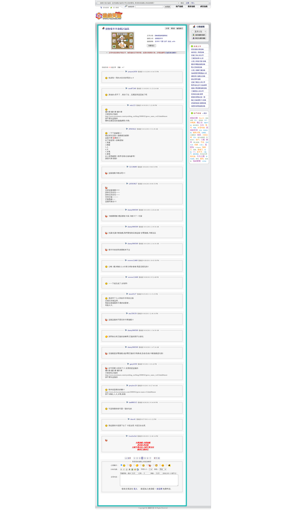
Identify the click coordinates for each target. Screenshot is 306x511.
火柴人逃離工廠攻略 (198, 70)
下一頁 (157, 458)
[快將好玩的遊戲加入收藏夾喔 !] (199, 35)
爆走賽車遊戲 (196, 79)
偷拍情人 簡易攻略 (197, 52)
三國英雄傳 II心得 (197, 58)
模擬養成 (164, 35)
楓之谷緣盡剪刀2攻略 (198, 100)
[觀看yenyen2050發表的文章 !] (126, 72)
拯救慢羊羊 (159, 38)
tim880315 (133, 402)
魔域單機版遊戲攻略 (198, 64)
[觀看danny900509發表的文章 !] (126, 210)
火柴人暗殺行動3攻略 (198, 61)
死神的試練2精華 (197, 94)
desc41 (133, 419)
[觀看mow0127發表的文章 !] (127, 294)
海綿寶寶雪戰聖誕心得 (199, 73)
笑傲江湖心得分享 (197, 55)
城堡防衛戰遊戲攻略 (198, 106)
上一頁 (127, 458)
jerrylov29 (133, 385)
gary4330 (133, 364)
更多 (204, 113)
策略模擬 (158, 35)
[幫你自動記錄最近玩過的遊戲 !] (199, 38)
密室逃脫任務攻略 (197, 49)
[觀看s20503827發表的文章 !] (127, 184)
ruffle (173, 41)
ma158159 (133, 313)
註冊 (187, 3)
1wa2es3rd (132, 436)
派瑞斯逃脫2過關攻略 (198, 103)
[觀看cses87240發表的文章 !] (126, 88)
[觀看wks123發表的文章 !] (128, 105)
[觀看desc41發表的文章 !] (129, 419)
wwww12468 (133, 260)
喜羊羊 (157, 41)
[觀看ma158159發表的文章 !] (127, 313)
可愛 (162, 41)
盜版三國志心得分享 (198, 82)
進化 (169, 41)
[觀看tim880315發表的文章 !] (127, 402)
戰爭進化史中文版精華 (199, 85)
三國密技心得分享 (197, 91)
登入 (192, 3)
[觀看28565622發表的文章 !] (127, 129)
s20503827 (133, 184)
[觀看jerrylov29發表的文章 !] (127, 385)
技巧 (165, 41)
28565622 (132, 129)
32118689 (133, 167)
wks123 (133, 105)
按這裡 (159, 489)
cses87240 (132, 88)
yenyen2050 (132, 72)
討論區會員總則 (170, 53)
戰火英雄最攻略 (196, 67)
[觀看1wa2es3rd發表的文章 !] (127, 436)
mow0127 (132, 294)
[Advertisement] (166, 15)
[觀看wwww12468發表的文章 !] (126, 260)
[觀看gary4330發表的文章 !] (128, 364)
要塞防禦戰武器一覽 (198, 97)
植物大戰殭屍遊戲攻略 (199, 88)
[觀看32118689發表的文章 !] (127, 167)
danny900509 (133, 210)
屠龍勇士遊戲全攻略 (198, 76)
